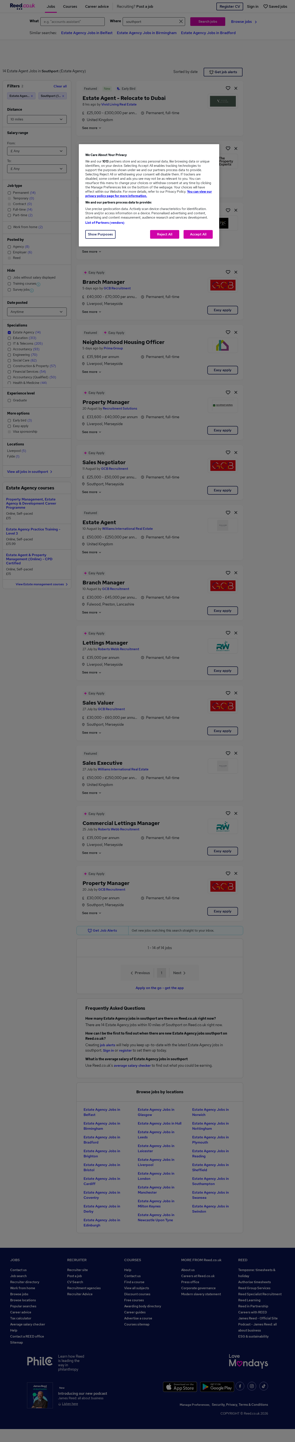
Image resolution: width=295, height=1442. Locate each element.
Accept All (198, 234)
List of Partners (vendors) (105, 223)
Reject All (164, 234)
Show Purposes (100, 234)
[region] (149, 195)
